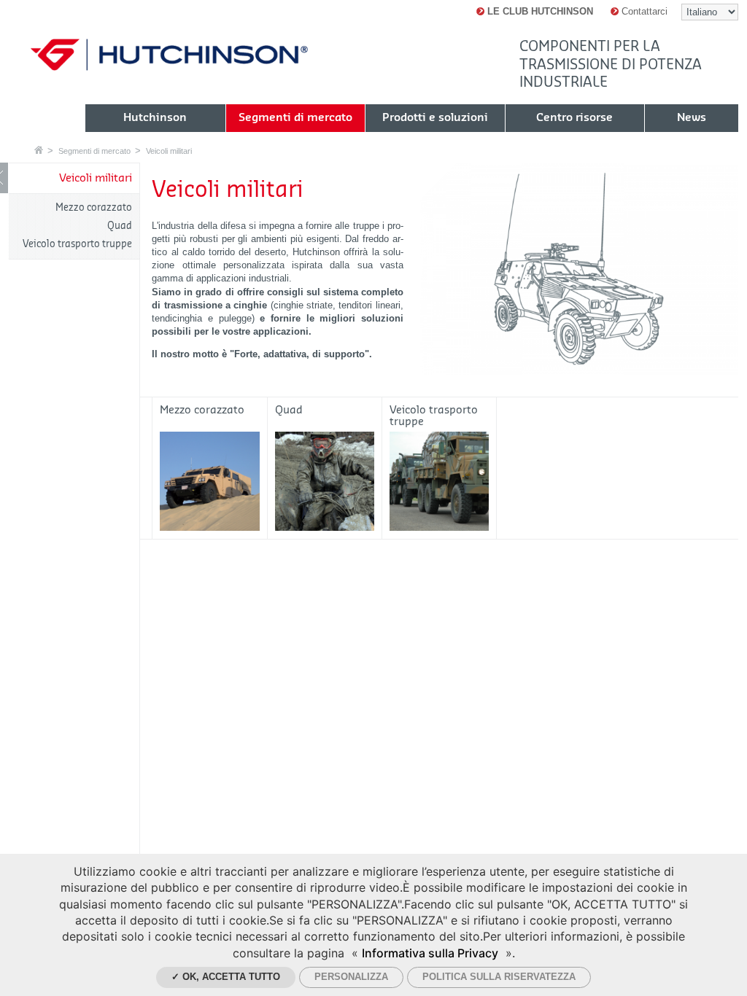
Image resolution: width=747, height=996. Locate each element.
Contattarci (643, 11)
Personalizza (351, 976)
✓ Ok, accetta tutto (225, 976)
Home (38, 150)
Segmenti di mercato (94, 151)
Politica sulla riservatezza (499, 976)
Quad (119, 225)
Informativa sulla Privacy (430, 953)
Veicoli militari (169, 151)
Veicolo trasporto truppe (77, 244)
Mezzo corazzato (93, 207)
